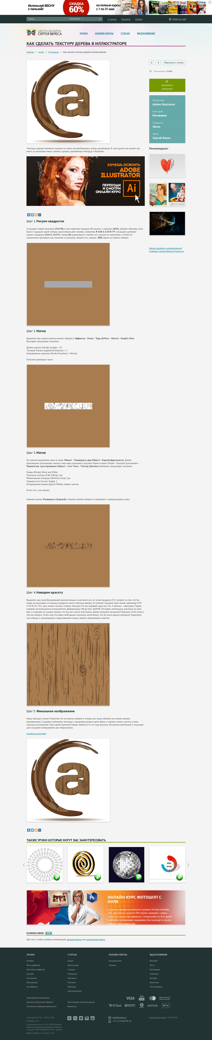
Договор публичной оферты (39, 1002)
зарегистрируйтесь (95, 939)
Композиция (73, 965)
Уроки (84, 33)
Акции (70, 960)
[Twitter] (32, 214)
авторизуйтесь (74, 939)
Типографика (156, 986)
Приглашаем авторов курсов (81, 1002)
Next (188, 865)
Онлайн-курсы (104, 33)
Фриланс (72, 986)
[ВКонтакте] (28, 214)
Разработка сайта (157, 1017)
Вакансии (72, 1006)
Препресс (72, 978)
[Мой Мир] (39, 214)
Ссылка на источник (36, 733)
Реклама (72, 982)
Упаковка (154, 974)
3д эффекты (32, 986)
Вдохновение (146, 33)
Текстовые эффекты (35, 969)
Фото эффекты (33, 965)
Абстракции (31, 982)
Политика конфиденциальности (41, 1006)
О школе (112, 19)
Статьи (125, 33)
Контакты (125, 19)
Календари (155, 969)
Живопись (154, 982)
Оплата (138, 19)
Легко (156, 126)
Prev (24, 865)
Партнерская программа (38, 998)
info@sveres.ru (119, 1017)
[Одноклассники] (35, 214)
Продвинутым (115, 960)
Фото (152, 965)
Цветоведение (75, 991)
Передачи (72, 974)
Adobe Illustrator (164, 104)
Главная (30, 52)
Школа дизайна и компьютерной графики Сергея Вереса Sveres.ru (166, 250)
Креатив (154, 960)
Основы (30, 960)
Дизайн (30, 974)
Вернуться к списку (174, 62)
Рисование (53, 52)
